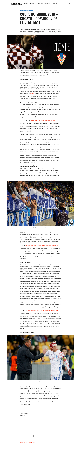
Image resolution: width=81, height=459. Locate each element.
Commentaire (22, 415)
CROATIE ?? (22, 10)
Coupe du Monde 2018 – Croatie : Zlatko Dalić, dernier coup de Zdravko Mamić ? (42, 245)
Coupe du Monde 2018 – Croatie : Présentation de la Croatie (42, 120)
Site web (48, 429)
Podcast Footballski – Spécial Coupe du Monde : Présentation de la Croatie (42, 310)
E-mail (34, 429)
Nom (20, 429)
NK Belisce (32, 93)
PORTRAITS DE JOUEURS (29, 10)
